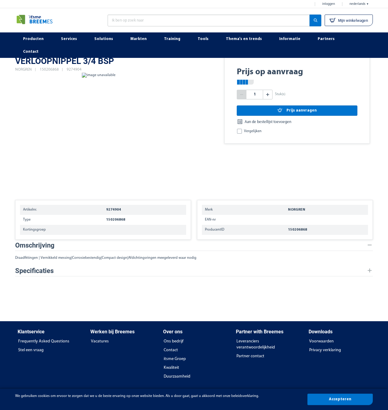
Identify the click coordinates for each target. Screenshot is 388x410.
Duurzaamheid (177, 376)
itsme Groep (175, 359)
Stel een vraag (31, 350)
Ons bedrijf (173, 341)
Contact (171, 350)
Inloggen (328, 4)
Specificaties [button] (34, 271)
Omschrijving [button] (35, 245)
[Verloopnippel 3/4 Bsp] (98, 133)
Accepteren (340, 399)
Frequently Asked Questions (43, 341)
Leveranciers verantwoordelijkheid (255, 344)
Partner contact (250, 356)
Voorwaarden (321, 341)
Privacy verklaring (325, 350)
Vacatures (100, 341)
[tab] (194, 245)
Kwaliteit (171, 367)
